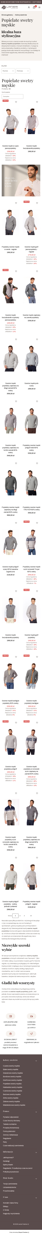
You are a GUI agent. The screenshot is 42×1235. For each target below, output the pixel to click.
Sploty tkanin (8, 1165)
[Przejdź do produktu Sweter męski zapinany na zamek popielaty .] (31, 290)
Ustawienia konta (9, 1187)
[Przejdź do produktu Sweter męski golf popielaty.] (31, 610)
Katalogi (6, 1161)
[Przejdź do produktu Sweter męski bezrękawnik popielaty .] (10, 610)
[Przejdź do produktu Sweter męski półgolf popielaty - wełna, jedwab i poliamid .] (10, 877)
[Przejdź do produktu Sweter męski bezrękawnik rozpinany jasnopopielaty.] (10, 290)
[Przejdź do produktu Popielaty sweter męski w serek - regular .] (10, 222)
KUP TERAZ (37, 2)
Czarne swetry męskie (11, 1066)
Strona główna (7, 15)
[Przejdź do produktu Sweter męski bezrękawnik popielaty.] (31, 121)
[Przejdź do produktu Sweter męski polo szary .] (31, 358)
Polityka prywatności (11, 1172)
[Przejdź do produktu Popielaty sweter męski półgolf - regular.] (31, 877)
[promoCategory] (21, 180)
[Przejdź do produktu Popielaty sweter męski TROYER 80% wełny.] (31, 482)
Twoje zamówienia (10, 1184)
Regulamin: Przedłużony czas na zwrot (17, 1168)
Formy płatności (9, 1131)
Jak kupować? (8, 1157)
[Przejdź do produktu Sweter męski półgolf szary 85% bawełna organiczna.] (10, 542)
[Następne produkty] (24, 916)
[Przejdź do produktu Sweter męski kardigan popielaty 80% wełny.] (10, 676)
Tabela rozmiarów (10, 1124)
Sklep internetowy (18, 1232)
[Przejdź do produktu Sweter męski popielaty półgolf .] (10, 741)
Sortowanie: (6, 92)
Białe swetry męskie (10, 1069)
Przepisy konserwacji (11, 1128)
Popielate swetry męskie (12, 1084)
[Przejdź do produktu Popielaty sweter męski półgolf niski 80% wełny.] (31, 420)
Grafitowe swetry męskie (12, 1080)
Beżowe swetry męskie (12, 1094)
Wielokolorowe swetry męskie (14, 1105)
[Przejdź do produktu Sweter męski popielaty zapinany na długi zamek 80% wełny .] (31, 812)
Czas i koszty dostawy (11, 1121)
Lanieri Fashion (22, 1224)
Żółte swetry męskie (10, 1098)
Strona (10, 916)
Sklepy (5, 1206)
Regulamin (7, 1138)
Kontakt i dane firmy (10, 1203)
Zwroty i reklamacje (10, 1135)
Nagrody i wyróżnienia (11, 1213)
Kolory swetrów (21, 15)
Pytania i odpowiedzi (11, 1117)
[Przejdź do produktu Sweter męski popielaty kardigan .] (31, 676)
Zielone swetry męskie (11, 1101)
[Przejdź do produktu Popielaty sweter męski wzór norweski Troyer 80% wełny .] (31, 542)
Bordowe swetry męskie (12, 1076)
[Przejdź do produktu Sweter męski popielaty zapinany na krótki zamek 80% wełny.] (10, 420)
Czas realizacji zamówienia (13, 1145)
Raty (5, 1142)
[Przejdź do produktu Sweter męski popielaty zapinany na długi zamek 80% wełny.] (10, 358)
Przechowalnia (8, 1191)
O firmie (6, 1210)
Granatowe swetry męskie (13, 1073)
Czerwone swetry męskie (12, 1091)
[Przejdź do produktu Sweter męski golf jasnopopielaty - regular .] (31, 222)
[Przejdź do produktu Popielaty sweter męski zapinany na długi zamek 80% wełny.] (10, 482)
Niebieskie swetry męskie (12, 1087)
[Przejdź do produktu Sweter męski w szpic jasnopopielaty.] (10, 121)
